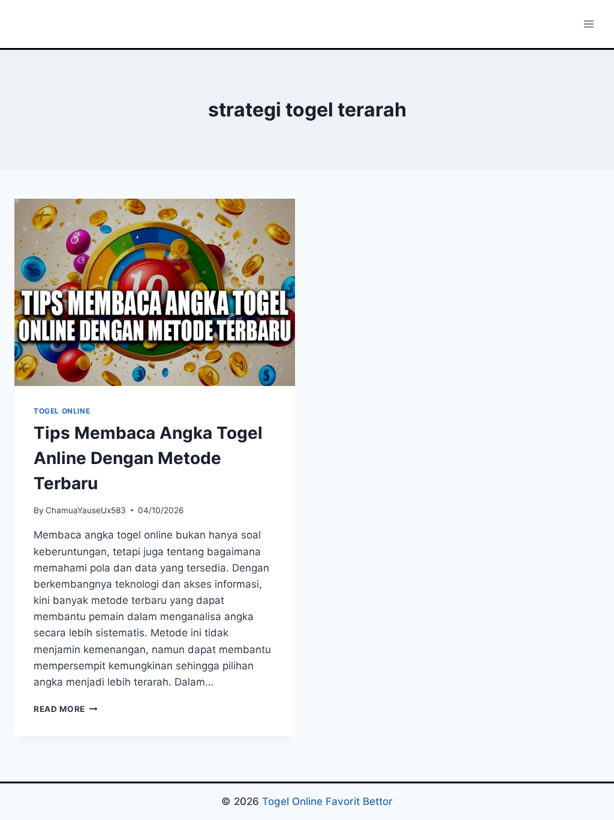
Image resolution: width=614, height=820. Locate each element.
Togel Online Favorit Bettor (327, 801)
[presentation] (154, 292)
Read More (66, 709)
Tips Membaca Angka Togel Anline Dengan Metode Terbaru (148, 458)
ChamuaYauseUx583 (86, 510)
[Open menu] (588, 23)
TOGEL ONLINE (62, 410)
